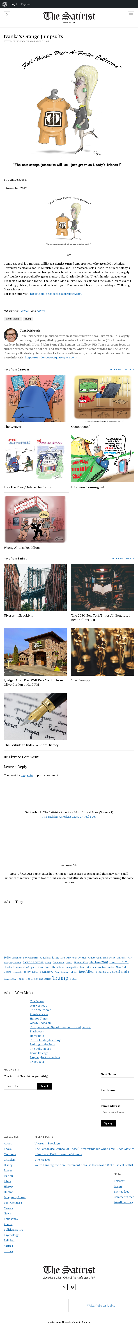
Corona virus (33, 962)
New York (121, 967)
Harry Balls (37, 1036)
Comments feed (124, 1197)
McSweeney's (38, 1006)
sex (109, 972)
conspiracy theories (12, 962)
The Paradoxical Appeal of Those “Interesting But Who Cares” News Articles (84, 1149)
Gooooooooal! (81, 426)
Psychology (11, 1235)
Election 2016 (81, 962)
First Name (108, 1074)
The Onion (37, 1001)
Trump (28, 318)
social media (120, 972)
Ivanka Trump (12, 318)
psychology (46, 971)
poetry (27, 971)
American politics (76, 957)
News (7, 1213)
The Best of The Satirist (38, 978)
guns (33, 967)
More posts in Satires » (123, 558)
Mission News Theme (58, 1322)
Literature (91, 967)
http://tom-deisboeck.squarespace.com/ (56, 294)
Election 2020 (98, 962)
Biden (112, 957)
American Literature (52, 957)
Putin (57, 972)
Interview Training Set (87, 487)
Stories (8, 1251)
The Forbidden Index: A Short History (31, 745)
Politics (35, 972)
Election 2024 (118, 962)
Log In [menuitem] (14, 4)
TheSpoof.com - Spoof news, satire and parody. (60, 1027)
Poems (8, 1224)
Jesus (83, 967)
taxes (21, 978)
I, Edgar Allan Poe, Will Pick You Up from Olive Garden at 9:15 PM (33, 682)
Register (119, 1181)
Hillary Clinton (57, 967)
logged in (27, 775)
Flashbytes (37, 1031)
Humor (8, 1192)
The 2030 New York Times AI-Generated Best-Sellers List (100, 617)
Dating (48, 962)
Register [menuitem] (26, 4)
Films (7, 1181)
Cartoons (25, 311)
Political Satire (13, 1230)
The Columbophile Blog (45, 1040)
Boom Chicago (39, 1053)
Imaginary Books (15, 1197)
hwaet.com (37, 1062)
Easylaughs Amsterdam (45, 1057)
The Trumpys (81, 680)
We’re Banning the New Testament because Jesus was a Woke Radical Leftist (84, 1165)
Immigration (72, 967)
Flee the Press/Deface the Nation (28, 487)
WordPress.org (123, 1202)
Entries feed (121, 1191)
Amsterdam (95, 957)
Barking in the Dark (42, 1044)
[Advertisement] (69, 840)
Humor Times (39, 1018)
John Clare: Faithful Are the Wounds (58, 1154)
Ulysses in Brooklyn (18, 615)
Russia (102, 971)
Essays (8, 1170)
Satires (41, 311)
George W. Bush (22, 967)
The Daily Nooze (40, 1049)
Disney (69, 962)
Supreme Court (10, 979)
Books (8, 1149)
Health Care (43, 967)
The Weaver (12, 426)
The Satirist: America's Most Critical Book (69, 816)
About (8, 1143)
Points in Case (39, 1014)
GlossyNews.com (41, 1023)
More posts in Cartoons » (122, 369)
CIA (130, 957)
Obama (7, 971)
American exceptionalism (25, 957)
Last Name (108, 1090)
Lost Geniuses (13, 1203)
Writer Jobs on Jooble (101, 1305)
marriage (102, 967)
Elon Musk (9, 967)
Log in (118, 1186)
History (8, 1186)
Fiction (8, 1176)
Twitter (73, 979)
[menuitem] (4, 4)
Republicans (88, 971)
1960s (7, 957)
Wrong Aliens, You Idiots (22, 547)
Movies (111, 967)
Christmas (121, 957)
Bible (105, 957)
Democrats (58, 962)
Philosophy (17, 972)
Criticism (9, 1160)
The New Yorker (40, 1010)
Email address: (111, 1106)
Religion (73, 972)
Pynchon (64, 972)
